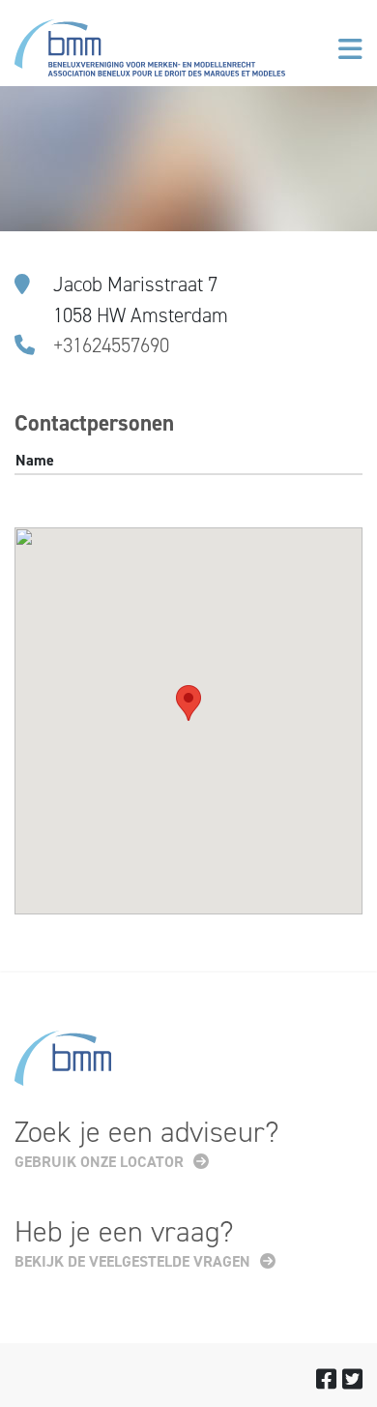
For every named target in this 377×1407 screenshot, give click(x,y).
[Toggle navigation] (350, 49)
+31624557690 (111, 345)
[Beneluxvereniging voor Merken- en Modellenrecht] (149, 52)
